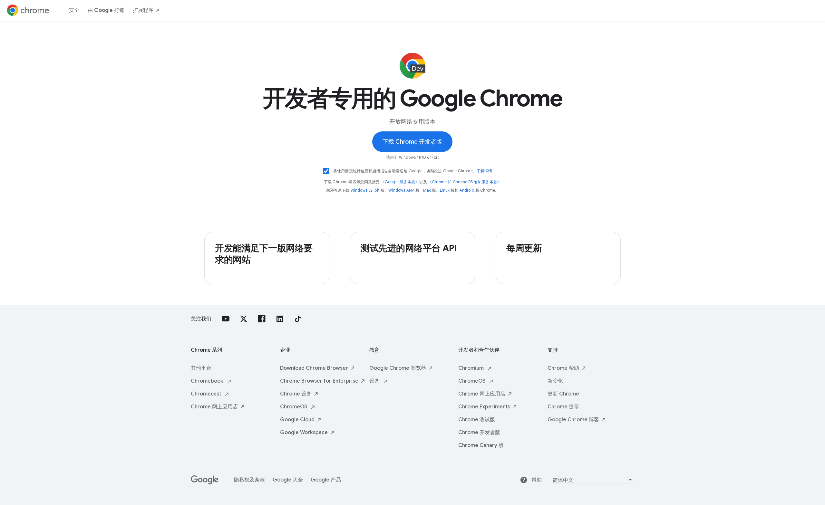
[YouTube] (225, 319)
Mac (427, 190)
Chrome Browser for (319, 381)
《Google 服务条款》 (400, 181)
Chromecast (206, 394)
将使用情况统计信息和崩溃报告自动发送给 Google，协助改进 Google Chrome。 (412, 170)
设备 (375, 381)
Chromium (471, 368)
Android (467, 190)
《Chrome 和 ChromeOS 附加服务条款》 (464, 181)
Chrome (214, 407)
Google (297, 419)
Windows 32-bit (365, 190)
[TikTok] (298, 319)
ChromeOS (294, 407)
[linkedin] (280, 319)
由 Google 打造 (106, 10)
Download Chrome (314, 368)
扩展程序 (143, 10)
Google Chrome (397, 368)
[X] (244, 319)
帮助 (536, 480)
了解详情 (484, 170)
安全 (74, 10)
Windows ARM (401, 190)
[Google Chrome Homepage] (28, 10)
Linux (445, 190)
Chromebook (208, 381)
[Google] (204, 483)
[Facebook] (262, 319)
